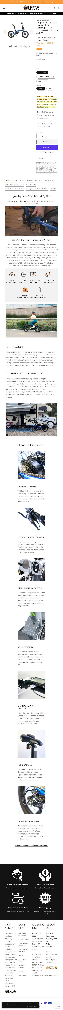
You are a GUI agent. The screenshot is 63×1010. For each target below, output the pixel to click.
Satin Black (42, 81)
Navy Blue (42, 72)
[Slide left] (5, 32)
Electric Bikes (24, 939)
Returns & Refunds (22, 960)
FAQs (48, 944)
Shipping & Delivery (23, 950)
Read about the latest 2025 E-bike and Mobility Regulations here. (46, 172)
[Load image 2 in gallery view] (16, 46)
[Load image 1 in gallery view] (11, 46)
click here (47, 126)
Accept (35, 1006)
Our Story (22, 975)
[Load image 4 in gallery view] (25, 46)
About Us (50, 933)
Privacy (21, 971)
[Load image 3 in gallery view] (20, 46)
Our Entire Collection (22, 934)
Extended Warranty (45, 112)
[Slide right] (31, 32)
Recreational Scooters (23, 944)
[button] (4, 8)
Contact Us (50, 947)
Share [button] (41, 158)
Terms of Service (22, 966)
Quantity (39, 132)
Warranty (22, 955)
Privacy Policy (30, 1006)
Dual (50, 88)
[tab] (11, 180)
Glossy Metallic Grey (46, 77)
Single (40, 88)
